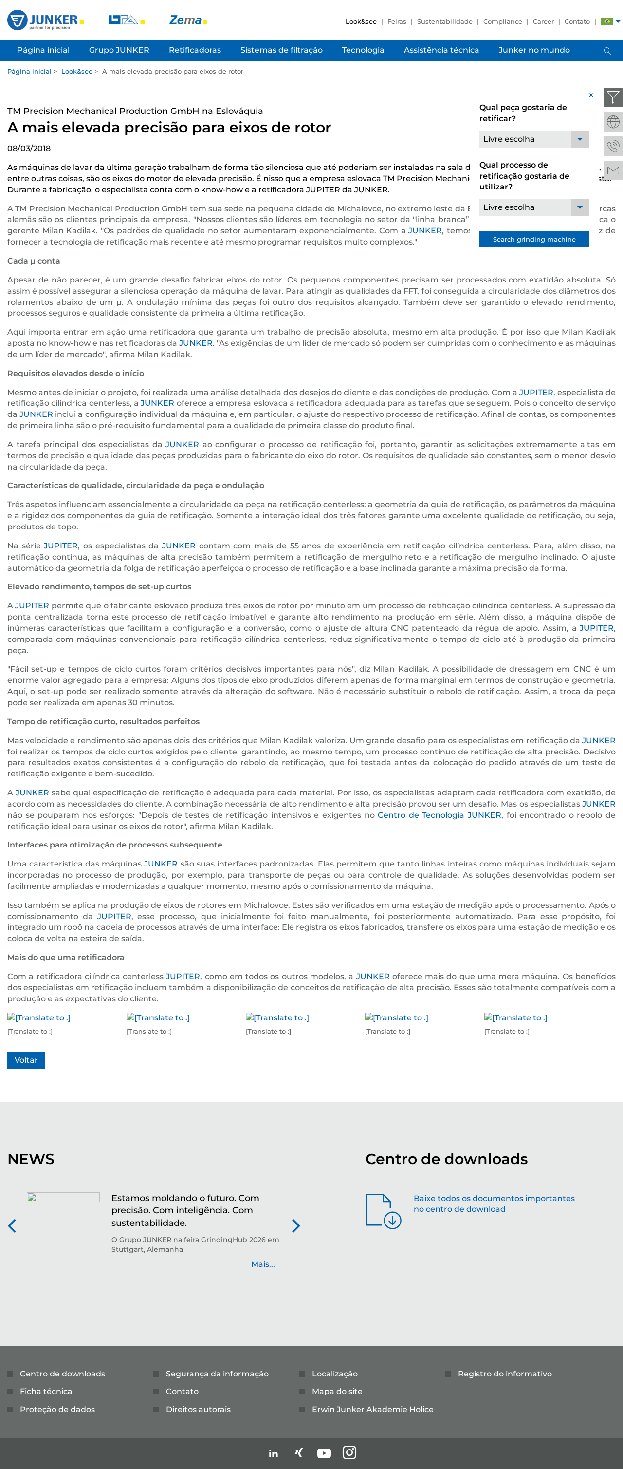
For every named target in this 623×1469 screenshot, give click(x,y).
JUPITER (536, 392)
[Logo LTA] (128, 19)
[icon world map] (613, 122)
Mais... (263, 1264)
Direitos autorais (198, 1409)
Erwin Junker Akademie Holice (373, 1409)
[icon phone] (613, 146)
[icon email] (613, 170)
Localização (335, 1373)
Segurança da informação (217, 1373)
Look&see (361, 21)
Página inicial (29, 71)
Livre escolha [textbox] (509, 139)
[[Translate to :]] (39, 1017)
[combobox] (534, 139)
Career (543, 21)
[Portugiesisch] (607, 22)
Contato (577, 21)
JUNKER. (197, 343)
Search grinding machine (534, 239)
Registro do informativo (505, 1373)
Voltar (26, 1060)
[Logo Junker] (46, 19)
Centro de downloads (62, 1373)
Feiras (396, 21)
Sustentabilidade (445, 21)
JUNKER (425, 230)
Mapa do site (337, 1391)
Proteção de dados (57, 1409)
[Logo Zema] (188, 19)
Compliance (502, 21)
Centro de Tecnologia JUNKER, (440, 815)
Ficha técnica (46, 1391)
